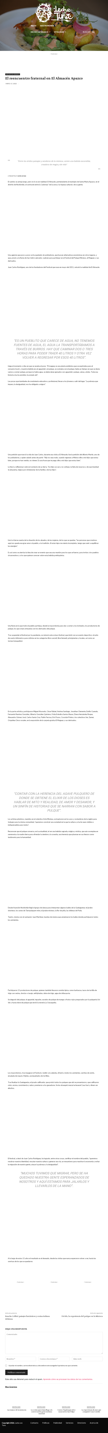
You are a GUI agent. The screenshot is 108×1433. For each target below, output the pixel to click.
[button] (90, 32)
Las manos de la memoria (16, 1410)
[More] (101, 83)
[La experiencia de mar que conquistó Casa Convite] (91, 1397)
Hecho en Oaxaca (12, 74)
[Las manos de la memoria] (16, 1397)
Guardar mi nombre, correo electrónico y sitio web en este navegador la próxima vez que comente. (43, 1366)
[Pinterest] (89, 83)
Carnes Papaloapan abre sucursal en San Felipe (66, 1411)
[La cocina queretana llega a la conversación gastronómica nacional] (41, 1397)
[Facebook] (77, 83)
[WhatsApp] (95, 83)
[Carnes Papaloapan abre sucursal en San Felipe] (66, 1397)
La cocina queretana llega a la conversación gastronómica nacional (41, 1412)
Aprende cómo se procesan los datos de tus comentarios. (68, 1379)
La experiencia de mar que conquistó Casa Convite (91, 1411)
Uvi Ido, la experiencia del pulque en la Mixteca (82, 1316)
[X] (83, 83)
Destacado (16, 1407)
